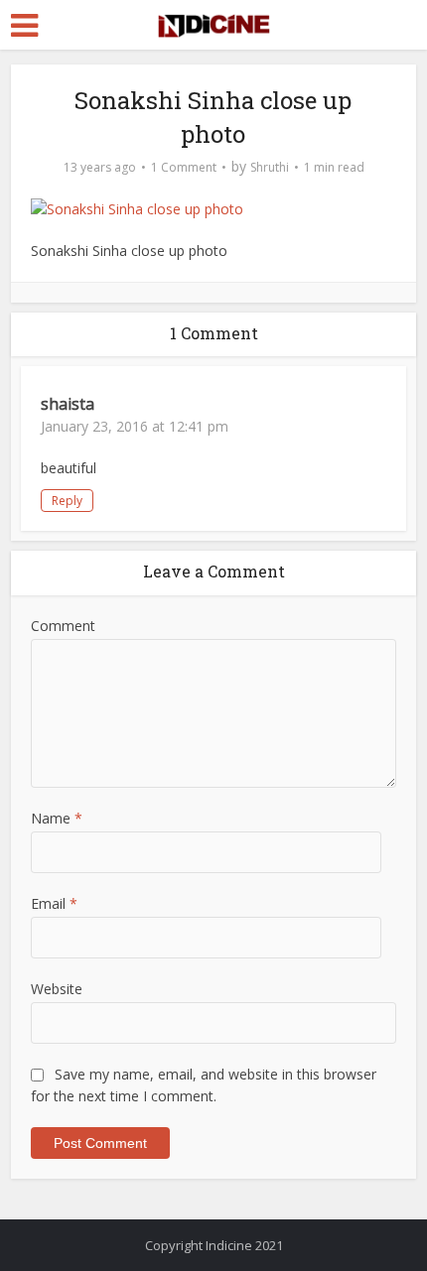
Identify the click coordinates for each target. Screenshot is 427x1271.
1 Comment (183, 167)
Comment (63, 625)
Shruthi (269, 167)
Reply (67, 500)
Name (56, 818)
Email (54, 903)
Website (56, 988)
